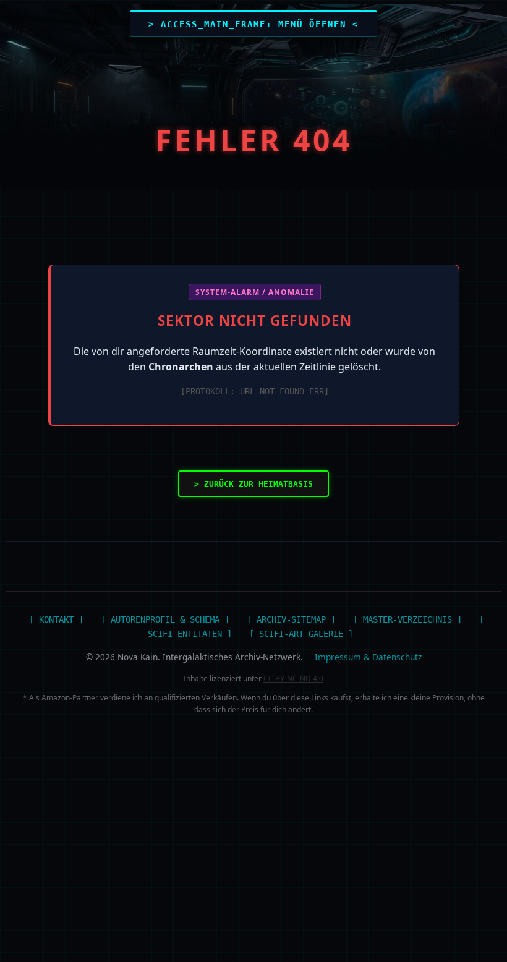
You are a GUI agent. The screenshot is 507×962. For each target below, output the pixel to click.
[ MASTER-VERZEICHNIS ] (407, 619)
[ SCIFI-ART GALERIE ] (301, 634)
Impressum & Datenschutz (368, 657)
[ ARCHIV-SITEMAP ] (291, 619)
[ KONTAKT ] (56, 619)
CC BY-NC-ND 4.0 (293, 678)
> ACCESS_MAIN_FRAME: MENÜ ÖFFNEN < (253, 24)
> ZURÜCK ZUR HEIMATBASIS (253, 483)
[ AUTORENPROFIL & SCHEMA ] (165, 619)
